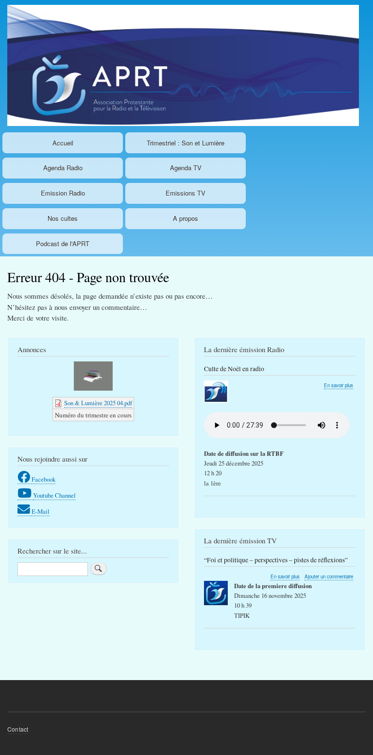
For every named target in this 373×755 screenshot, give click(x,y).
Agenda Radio (63, 167)
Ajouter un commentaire (329, 576)
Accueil (62, 142)
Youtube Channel (54, 495)
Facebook (43, 479)
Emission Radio (63, 193)
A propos (185, 218)
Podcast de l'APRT (62, 243)
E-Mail (41, 511)
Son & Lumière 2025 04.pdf (98, 403)
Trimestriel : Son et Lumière (185, 142)
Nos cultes (63, 218)
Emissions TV (185, 193)
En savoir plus (338, 385)
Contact (17, 729)
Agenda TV (186, 167)
